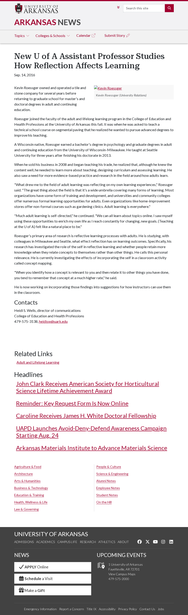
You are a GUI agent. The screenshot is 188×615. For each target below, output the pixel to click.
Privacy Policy (127, 609)
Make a (35, 590)
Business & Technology (31, 488)
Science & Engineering (112, 474)
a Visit (39, 578)
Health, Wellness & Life (30, 502)
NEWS (21, 555)
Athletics (106, 542)
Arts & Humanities (27, 481)
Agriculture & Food (27, 467)
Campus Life (67, 542)
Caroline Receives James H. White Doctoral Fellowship (86, 415)
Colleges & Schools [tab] (51, 35)
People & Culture (108, 467)
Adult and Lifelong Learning (38, 362)
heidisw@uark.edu (53, 321)
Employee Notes (108, 488)
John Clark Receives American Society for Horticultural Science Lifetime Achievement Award (87, 387)
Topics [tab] (19, 35)
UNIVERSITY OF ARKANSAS (51, 533)
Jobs (161, 609)
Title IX (91, 609)
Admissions (24, 542)
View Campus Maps (121, 574)
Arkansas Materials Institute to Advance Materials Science (91, 447)
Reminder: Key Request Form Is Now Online (72, 403)
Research (88, 542)
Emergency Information (40, 609)
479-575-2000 (118, 579)
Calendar (83, 35)
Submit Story (115, 35)
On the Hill (104, 502)
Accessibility (107, 609)
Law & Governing (26, 509)
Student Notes (107, 495)
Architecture (23, 474)
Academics (45, 542)
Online (36, 567)
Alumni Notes (106, 481)
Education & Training (29, 495)
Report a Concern (71, 609)
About (123, 542)
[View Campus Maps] (101, 570)
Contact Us (147, 609)
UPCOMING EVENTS (121, 555)
